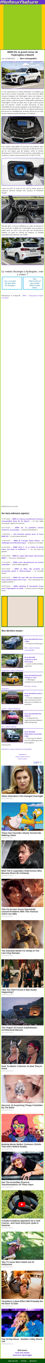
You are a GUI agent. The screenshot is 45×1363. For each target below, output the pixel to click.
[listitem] (12, 283)
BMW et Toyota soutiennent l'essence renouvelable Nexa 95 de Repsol (22, 520)
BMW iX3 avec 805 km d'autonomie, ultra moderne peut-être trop (22, 578)
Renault (27, 686)
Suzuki (3, 709)
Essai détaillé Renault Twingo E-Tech (33, 676)
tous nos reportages (22, 1355)
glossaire (33, 1361)
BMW (24, 295)
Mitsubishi (5, 749)
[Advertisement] (22, 27)
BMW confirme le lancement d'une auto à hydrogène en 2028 (22, 587)
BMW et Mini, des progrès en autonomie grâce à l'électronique (22, 570)
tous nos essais (22, 1352)
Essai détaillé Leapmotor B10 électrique (30, 659)
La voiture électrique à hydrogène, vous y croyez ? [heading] (22, 273)
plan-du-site (13, 1361)
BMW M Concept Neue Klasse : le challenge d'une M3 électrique (22, 542)
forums (23, 1361)
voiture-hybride (10, 727)
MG (2, 727)
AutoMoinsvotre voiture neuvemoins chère (22, 756)
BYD (25, 648)
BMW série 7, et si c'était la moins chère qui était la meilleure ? (22, 548)
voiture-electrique (16, 670)
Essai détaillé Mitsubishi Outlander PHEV (33, 734)
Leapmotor (5, 670)
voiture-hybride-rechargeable (32, 649)
